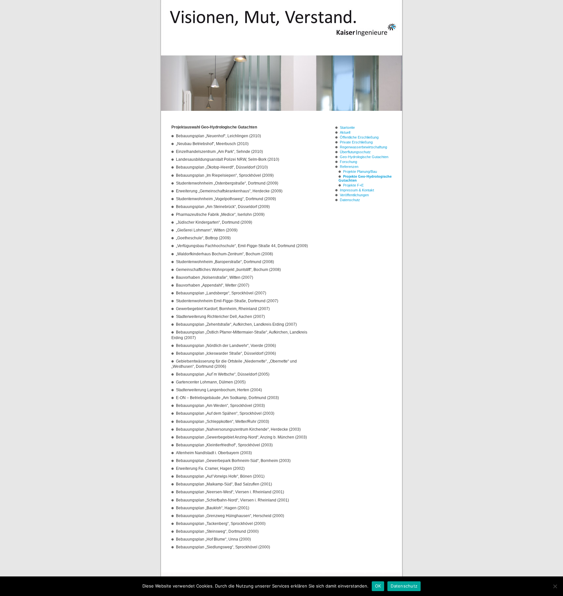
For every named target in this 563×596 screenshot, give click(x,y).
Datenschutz (350, 200)
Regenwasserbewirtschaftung (363, 147)
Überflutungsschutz (355, 152)
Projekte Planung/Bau (360, 171)
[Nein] (555, 586)
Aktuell (345, 132)
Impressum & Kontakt (357, 190)
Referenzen (349, 167)
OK (378, 586)
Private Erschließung (356, 142)
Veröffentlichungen (354, 195)
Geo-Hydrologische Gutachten (364, 157)
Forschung (348, 162)
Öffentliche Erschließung (359, 137)
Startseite (347, 127)
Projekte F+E (353, 185)
